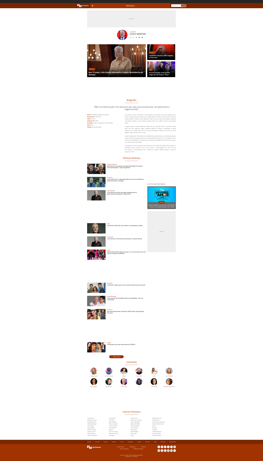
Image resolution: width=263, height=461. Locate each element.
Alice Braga (154, 386)
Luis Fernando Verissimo (158, 422)
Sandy (132, 435)
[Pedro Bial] (124, 381)
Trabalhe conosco (138, 449)
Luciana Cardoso (113, 426)
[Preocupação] (96, 241)
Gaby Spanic (134, 429)
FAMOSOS (114, 442)
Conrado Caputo (156, 433)
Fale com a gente (124, 449)
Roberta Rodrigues (92, 435)
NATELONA (163, 442)
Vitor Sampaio (134, 427)
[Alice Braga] (154, 381)
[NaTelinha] (83, 6)
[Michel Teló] (108, 381)
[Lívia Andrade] (169, 371)
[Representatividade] (96, 300)
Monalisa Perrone (113, 433)
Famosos (130, 5)
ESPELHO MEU (172, 442)
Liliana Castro (134, 418)
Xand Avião (112, 435)
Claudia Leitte (93, 376)
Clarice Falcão (155, 420)
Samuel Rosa (112, 418)
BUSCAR (183, 5)
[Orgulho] (96, 347)
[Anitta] (154, 371)
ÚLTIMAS (89, 442)
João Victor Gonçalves (136, 420)
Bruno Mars (134, 433)
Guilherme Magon (92, 424)
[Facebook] (131, 37)
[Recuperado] (96, 182)
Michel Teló (109, 386)
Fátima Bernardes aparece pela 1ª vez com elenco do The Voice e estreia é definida (126, 252)
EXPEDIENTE (132, 447)
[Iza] (139, 381)
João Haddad (112, 427)
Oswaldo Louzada (156, 418)
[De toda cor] (96, 314)
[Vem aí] (96, 254)
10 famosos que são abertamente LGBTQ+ (121, 344)
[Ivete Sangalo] (93, 381)
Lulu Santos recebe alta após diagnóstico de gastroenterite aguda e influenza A (122, 193)
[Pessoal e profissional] (96, 168)
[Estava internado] (96, 195)
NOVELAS (106, 442)
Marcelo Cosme (91, 431)
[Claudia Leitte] (93, 371)
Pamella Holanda (156, 435)
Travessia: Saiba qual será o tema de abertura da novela (126, 285)
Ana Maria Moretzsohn (158, 424)
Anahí (153, 426)
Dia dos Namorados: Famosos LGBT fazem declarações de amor (125, 312)
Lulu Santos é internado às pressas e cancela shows (124, 239)
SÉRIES (155, 442)
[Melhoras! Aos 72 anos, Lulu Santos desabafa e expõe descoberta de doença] (116, 60)
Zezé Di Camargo (113, 431)
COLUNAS (139, 442)
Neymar (111, 429)
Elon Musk (111, 420)
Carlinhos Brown (109, 376)
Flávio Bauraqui (91, 433)
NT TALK (122, 442)
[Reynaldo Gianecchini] (169, 381)
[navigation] (92, 5)
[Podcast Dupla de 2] (168, 450)
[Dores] (96, 228)
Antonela (154, 427)
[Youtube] (139, 37)
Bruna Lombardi (113, 424)
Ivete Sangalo (93, 386)
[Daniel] (124, 371)
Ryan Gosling (90, 427)
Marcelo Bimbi (112, 422)
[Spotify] (142, 37)
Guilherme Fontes (92, 420)
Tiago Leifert (139, 376)
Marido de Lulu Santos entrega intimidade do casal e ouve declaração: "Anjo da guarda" (125, 166)
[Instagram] (136, 37)
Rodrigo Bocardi (91, 422)
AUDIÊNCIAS (130, 442)
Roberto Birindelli (135, 424)
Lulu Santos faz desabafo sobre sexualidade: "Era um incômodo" (125, 299)
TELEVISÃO (97, 442)
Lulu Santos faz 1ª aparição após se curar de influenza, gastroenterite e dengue (125, 180)
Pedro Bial (124, 386)
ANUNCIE (143, 447)
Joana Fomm (90, 418)
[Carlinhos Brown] (108, 371)
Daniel (124, 376)
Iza (139, 386)
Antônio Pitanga (91, 429)
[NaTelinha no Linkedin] (165, 450)
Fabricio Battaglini (135, 422)
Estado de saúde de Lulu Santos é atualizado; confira (125, 225)
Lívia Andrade (169, 376)
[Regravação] (96, 287)
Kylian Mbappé (134, 431)
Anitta (154, 376)
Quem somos (120, 447)
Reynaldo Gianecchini (169, 386)
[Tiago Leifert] (139, 371)
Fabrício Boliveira (135, 426)
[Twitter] (134, 37)
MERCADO (147, 442)
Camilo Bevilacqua (157, 431)
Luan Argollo (90, 426)
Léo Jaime (154, 429)
